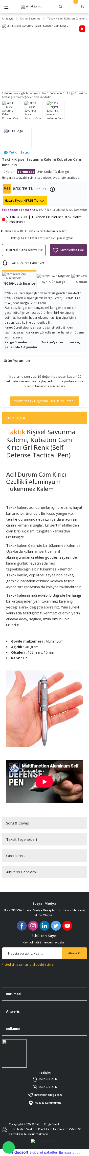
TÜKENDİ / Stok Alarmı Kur (24, 250)
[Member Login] (82, 6)
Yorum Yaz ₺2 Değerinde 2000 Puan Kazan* (44, 401)
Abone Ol (74, 953)
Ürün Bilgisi (15, 417)
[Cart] (71, 6)
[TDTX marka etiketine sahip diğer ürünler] (17, 137)
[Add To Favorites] (68, 250)
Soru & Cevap (17, 823)
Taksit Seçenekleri (21, 839)
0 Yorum (9, 172)
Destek (8, 1147)
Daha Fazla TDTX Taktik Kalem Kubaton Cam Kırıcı (36, 231)
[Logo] (31, 7)
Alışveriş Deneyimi (21, 871)
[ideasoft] (18, 1152)
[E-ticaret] (43, 1152)
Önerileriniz (15, 855)
